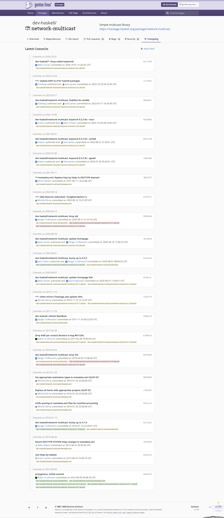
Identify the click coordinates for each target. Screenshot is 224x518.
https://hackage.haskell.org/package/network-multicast (135, 29)
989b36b (147, 216)
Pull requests (94, 38)
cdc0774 (147, 297)
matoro (41, 122)
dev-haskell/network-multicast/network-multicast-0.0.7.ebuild (60, 365)
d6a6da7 (147, 100)
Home (30, 12)
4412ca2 (147, 403)
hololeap (42, 84)
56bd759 (147, 474)
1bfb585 (147, 442)
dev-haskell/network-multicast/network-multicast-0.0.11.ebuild (94, 223)
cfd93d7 (147, 390)
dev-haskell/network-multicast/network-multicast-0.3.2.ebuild (60, 68)
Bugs (115, 38)
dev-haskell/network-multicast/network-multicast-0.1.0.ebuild (60, 226)
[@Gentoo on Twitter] (29, 507)
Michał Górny (44, 200)
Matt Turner (44, 64)
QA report (73, 38)
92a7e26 (147, 258)
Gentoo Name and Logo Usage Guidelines (123, 512)
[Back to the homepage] (38, 5)
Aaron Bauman (76, 280)
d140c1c (147, 277)
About (104, 12)
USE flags (73, 12)
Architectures (89, 12)
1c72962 (147, 81)
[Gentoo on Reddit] (46, 507)
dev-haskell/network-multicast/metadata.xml (53, 184)
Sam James (70, 84)
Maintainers (58, 12)
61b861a (147, 335)
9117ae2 (147, 422)
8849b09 (147, 377)
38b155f (147, 177)
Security (132, 38)
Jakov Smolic (44, 242)
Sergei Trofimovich (47, 219)
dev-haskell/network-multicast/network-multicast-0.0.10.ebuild (94, 361)
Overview (34, 38)
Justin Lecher (44, 458)
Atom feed (148, 48)
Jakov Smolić (70, 122)
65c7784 (147, 61)
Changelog (152, 38)
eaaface (147, 455)
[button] (169, 4)
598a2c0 (147, 316)
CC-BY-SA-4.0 (91, 512)
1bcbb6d (147, 239)
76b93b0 (147, 158)
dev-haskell (43, 23)
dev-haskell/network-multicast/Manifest (52, 223)
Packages (42, 12)
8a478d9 (147, 355)
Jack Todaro (44, 261)
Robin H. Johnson (46, 338)
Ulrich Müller (44, 180)
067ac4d (147, 139)
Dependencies (53, 38)
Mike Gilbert (44, 445)
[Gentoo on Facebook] (37, 507)
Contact (195, 506)
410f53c (147, 197)
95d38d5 (147, 119)
